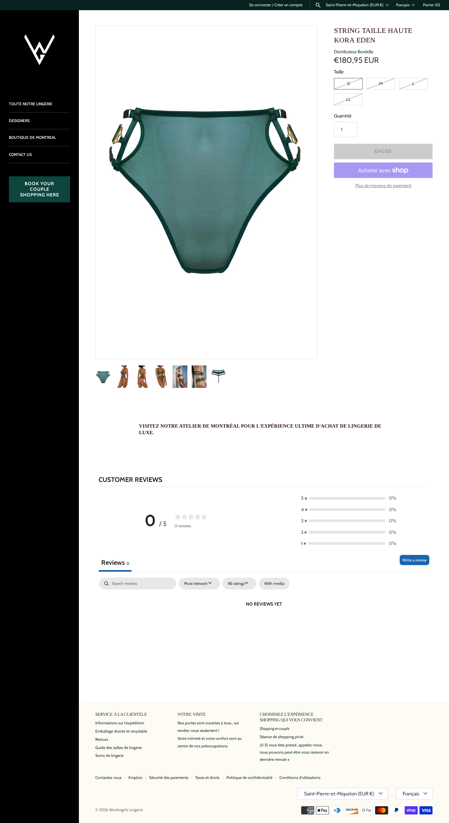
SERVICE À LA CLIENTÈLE (121, 714)
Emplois (135, 777)
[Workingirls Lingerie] (39, 49)
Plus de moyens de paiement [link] (383, 185)
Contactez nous (108, 777)
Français (403, 5)
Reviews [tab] (115, 562)
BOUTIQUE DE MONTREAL (32, 137)
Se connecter (260, 5)
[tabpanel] (264, 626)
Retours (101, 739)
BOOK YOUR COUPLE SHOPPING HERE (39, 189)
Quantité (342, 116)
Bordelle (365, 52)
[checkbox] (274, 583)
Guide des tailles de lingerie (118, 747)
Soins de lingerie (109, 755)
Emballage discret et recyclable (121, 731)
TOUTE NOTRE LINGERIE (30, 104)
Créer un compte (288, 5)
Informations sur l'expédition (119, 723)
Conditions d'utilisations (299, 777)
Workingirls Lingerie (126, 810)
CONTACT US (20, 154)
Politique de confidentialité (249, 777)
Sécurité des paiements (168, 777)
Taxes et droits (207, 777)
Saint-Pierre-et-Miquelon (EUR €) (355, 5)
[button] (303, 344)
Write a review (414, 560)
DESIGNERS (19, 120)
